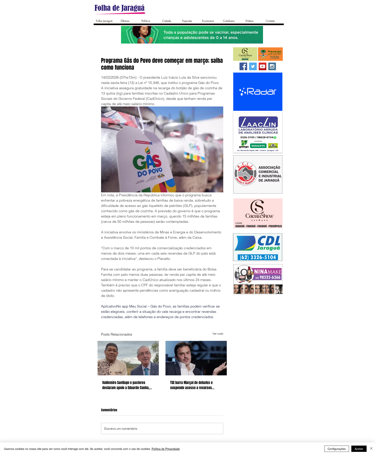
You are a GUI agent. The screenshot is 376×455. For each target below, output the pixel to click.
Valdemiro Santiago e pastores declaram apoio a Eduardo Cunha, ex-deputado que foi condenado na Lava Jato (126, 385)
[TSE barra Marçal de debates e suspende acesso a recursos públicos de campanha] (196, 358)
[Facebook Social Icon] (243, 66)
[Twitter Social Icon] (253, 66)
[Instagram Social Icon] (272, 66)
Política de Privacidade (166, 449)
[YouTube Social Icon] (262, 66)
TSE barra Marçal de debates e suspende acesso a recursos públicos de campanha (191, 385)
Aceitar (359, 449)
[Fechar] (371, 449)
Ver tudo (217, 333)
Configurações (337, 449)
